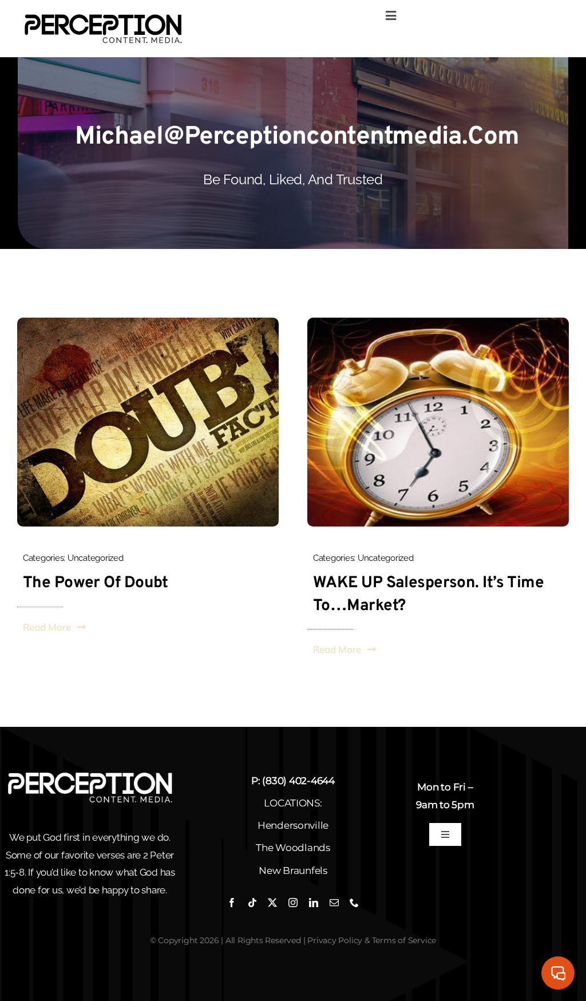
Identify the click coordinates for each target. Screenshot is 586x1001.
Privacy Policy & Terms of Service (371, 940)
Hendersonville (293, 825)
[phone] (354, 902)
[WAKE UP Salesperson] (438, 322)
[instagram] (293, 902)
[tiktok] (252, 902)
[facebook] (231, 902)
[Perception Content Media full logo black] (103, 15)
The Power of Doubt (95, 583)
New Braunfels (293, 870)
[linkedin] (313, 902)
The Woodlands (293, 847)
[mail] (334, 902)
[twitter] (272, 902)
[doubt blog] (148, 322)
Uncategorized (96, 558)
